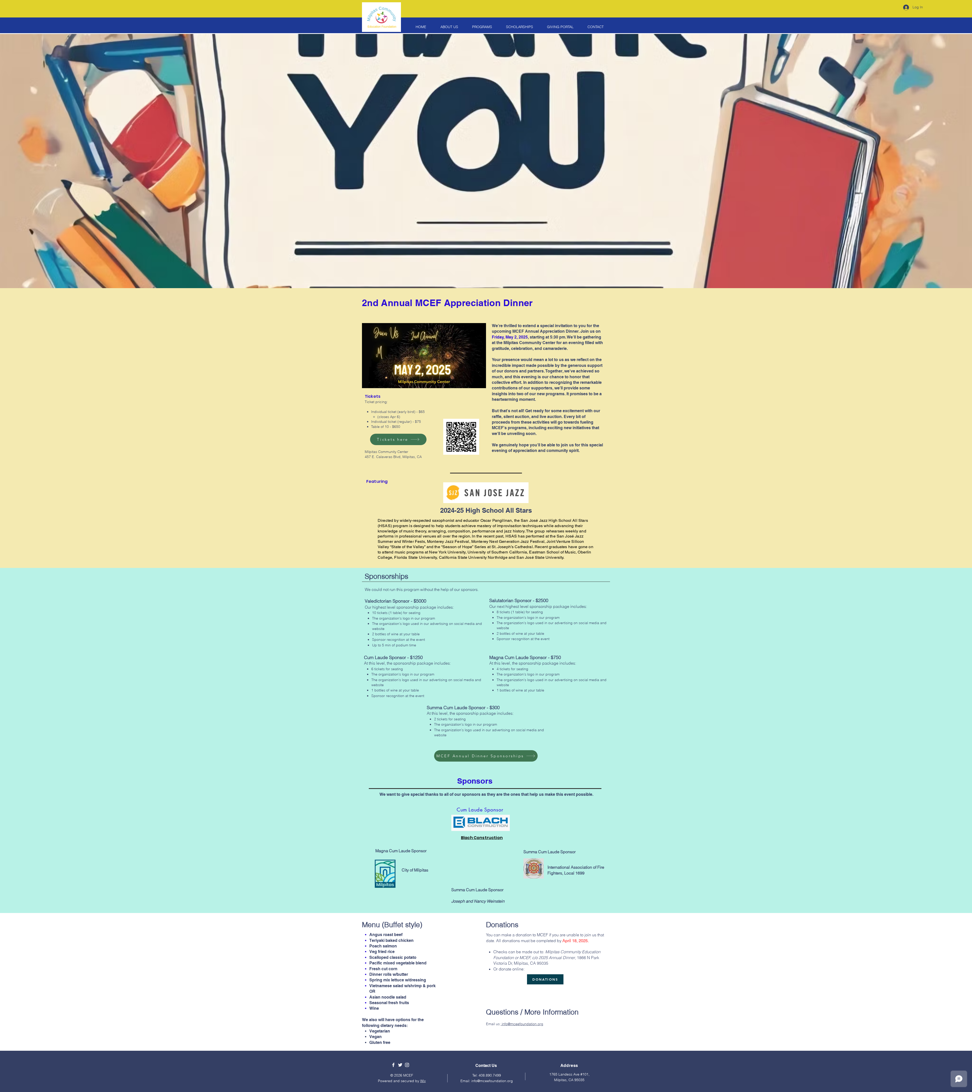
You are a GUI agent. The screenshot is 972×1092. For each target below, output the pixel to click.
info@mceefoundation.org (522, 1024)
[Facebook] (393, 1065)
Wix (423, 1081)
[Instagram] (407, 1065)
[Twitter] (400, 1065)
